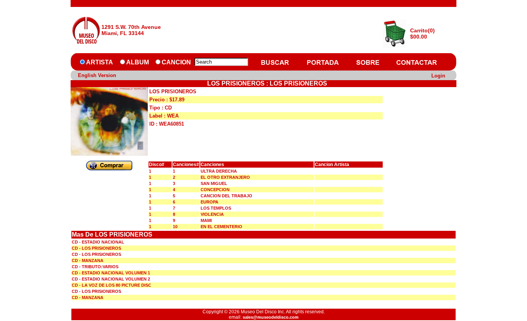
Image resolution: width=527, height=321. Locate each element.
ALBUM (137, 62)
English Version (97, 75)
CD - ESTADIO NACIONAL (98, 242)
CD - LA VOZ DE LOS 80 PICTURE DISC (111, 285)
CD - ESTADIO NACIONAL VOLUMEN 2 (111, 279)
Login (438, 76)
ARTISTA (99, 62)
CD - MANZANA (87, 260)
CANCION (176, 62)
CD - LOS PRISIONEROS (96, 248)
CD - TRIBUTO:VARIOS (95, 266)
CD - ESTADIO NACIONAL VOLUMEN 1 (111, 273)
